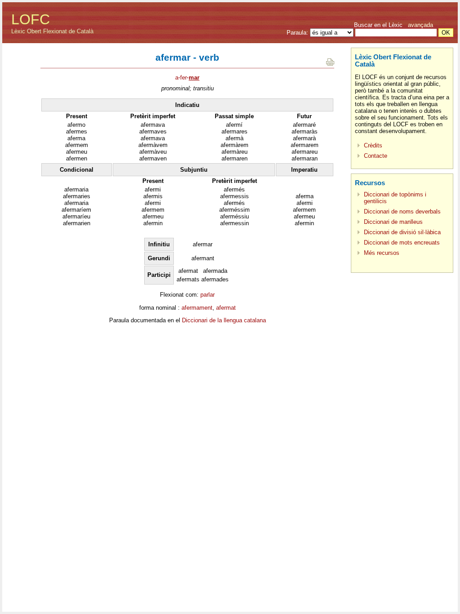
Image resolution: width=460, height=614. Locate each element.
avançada (420, 25)
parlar (207, 294)
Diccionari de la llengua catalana (224, 320)
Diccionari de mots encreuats (402, 242)
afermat (226, 307)
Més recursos (381, 252)
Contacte (375, 155)
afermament (196, 307)
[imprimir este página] (330, 63)
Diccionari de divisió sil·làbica (402, 232)
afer (187, 77)
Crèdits (373, 145)
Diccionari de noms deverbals (402, 211)
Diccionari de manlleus (393, 221)
